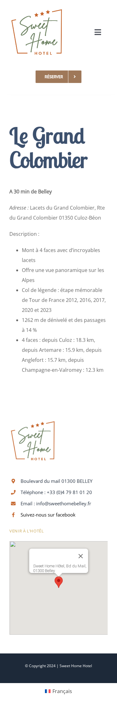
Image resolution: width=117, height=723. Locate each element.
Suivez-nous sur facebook (48, 515)
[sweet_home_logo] (36, 7)
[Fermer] (80, 556)
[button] (58, 582)
